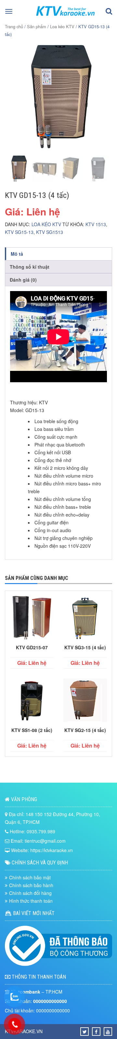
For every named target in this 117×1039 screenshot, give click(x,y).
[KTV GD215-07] (32, 618)
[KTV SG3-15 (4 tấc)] (85, 618)
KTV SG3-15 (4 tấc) (85, 647)
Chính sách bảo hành (31, 885)
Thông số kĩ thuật (29, 266)
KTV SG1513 (49, 232)
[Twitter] (85, 1031)
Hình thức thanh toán (31, 901)
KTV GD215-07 (32, 647)
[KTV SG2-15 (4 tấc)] (85, 701)
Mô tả (17, 254)
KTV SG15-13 (19, 232)
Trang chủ (14, 26)
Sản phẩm (36, 26)
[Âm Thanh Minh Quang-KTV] (65, 17)
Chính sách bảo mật (30, 877)
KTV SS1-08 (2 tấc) (31, 730)
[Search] (109, 11)
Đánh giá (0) (23, 279)
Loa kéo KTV (62, 26)
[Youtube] (108, 1031)
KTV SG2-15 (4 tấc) (85, 730)
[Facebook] (96, 1031)
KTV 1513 (95, 224)
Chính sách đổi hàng (30, 893)
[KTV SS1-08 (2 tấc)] (32, 701)
